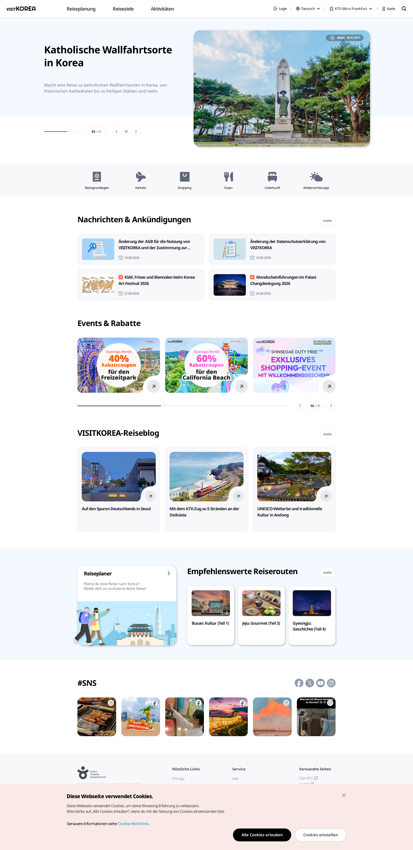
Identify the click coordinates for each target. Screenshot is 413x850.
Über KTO (306, 778)
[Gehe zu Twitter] (309, 683)
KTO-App (178, 778)
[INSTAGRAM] (96, 716)
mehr (327, 220)
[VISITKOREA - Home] (20, 8)
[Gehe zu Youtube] (320, 683)
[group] (110, 89)
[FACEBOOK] (140, 716)
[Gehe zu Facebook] (299, 683)
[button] (300, 405)
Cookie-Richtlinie (133, 823)
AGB (235, 778)
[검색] (404, 8)
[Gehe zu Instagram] (331, 683)
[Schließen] (343, 795)
